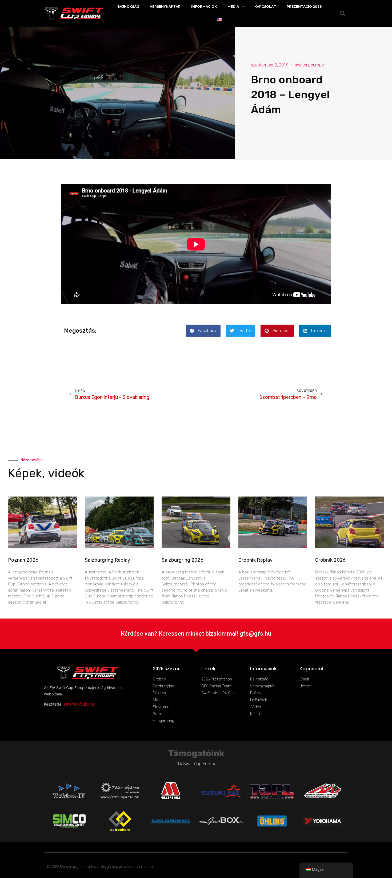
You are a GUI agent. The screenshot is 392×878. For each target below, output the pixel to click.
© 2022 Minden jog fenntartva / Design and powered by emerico (100, 866)
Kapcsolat (265, 7)
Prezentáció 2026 (304, 7)
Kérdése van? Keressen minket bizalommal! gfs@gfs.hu (196, 633)
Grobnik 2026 (330, 560)
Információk (204, 7)
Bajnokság (128, 7)
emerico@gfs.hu (78, 704)
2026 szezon (167, 668)
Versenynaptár (165, 7)
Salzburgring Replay (107, 560)
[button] (203, 331)
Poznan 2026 (23, 560)
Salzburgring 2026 (182, 560)
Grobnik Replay (255, 560)
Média (233, 7)
